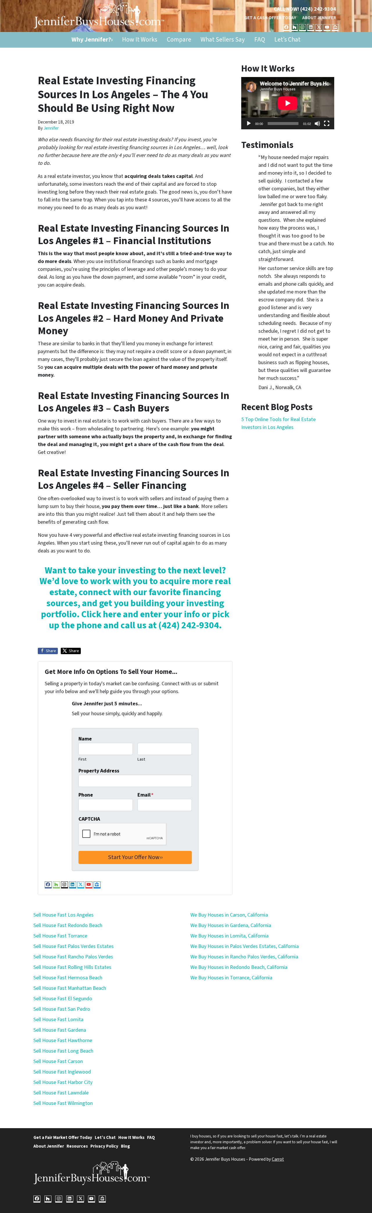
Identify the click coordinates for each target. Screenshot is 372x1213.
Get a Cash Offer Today (270, 18)
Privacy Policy (104, 1146)
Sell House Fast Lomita (58, 1019)
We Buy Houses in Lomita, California (229, 936)
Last (141, 759)
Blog (125, 1146)
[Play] (249, 123)
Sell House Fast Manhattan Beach (69, 988)
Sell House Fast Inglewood (62, 1072)
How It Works (139, 39)
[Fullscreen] (327, 123)
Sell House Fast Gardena (59, 1030)
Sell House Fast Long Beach (63, 1051)
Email (145, 795)
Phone (85, 795)
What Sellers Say (223, 39)
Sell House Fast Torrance (60, 936)
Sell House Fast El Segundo (62, 998)
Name (85, 739)
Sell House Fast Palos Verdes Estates (73, 946)
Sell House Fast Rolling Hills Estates (72, 967)
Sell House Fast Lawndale (61, 1092)
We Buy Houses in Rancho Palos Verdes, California (244, 956)
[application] (287, 103)
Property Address (98, 770)
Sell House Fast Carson (58, 1061)
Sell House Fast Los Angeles (63, 915)
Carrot (278, 1159)
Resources (77, 1146)
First (82, 759)
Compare (179, 39)
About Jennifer (319, 18)
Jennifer (51, 128)
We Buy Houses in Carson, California (229, 915)
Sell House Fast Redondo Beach (67, 925)
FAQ (259, 39)
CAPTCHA (89, 819)
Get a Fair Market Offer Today (62, 1137)
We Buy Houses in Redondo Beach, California (238, 967)
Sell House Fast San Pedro (61, 1009)
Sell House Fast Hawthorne (62, 1040)
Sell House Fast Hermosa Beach (67, 977)
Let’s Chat (287, 39)
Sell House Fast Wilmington (63, 1103)
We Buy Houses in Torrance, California (231, 977)
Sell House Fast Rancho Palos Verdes (73, 956)
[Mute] (317, 123)
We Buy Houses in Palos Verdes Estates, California (244, 946)
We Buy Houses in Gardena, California (230, 925)
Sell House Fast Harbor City (62, 1082)
